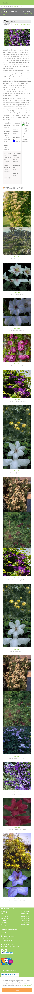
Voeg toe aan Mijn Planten (23, 24)
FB (2, 950)
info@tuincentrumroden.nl (11, 946)
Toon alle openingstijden (9, 929)
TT (6, 950)
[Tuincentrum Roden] (9, 12)
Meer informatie (26, 985)
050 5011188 (28, 13)
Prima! (17, 990)
